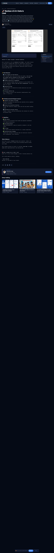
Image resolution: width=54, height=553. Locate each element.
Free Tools (31, 3)
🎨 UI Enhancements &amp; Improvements (46, 58)
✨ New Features (44, 56)
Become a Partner (42, 3)
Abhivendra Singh (9, 171)
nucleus (5, 8)
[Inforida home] (5, 3)
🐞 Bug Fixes (44, 59)
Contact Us (36, 3)
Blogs (2, 8)
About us (17, 3)
